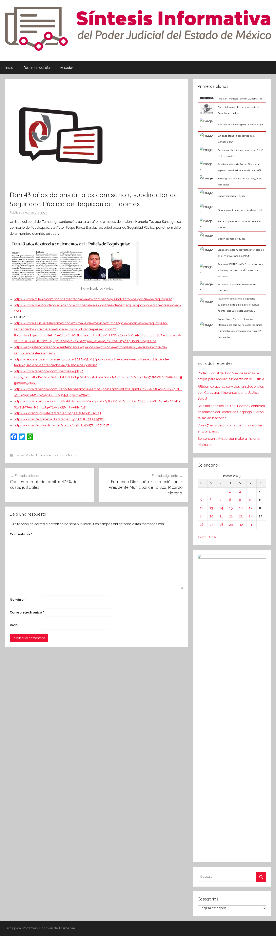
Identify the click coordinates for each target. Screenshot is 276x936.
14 (221, 508)
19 (201, 516)
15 (231, 508)
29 (231, 524)
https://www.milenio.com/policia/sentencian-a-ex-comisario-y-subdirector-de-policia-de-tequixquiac (93, 299)
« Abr (202, 537)
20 (211, 516)
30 (241, 524)
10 (250, 500)
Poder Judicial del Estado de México (52, 455)
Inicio (9, 67)
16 (241, 508)
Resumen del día (37, 67)
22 (231, 516)
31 (250, 524)
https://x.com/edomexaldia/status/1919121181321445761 (59, 419)
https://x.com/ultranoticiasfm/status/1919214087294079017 (61, 425)
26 (202, 524)
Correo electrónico (27, 612)
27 (211, 524)
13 (211, 508)
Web (14, 625)
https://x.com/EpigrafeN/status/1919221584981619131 (57, 413)
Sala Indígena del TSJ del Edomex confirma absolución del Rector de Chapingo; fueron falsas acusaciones (231, 412)
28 (221, 524)
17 (250, 508)
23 (241, 516)
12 (201, 508)
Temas (19, 455)
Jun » (212, 537)
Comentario (21, 534)
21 (221, 516)
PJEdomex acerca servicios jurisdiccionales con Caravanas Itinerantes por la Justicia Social (231, 392)
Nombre (18, 600)
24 (251, 516)
